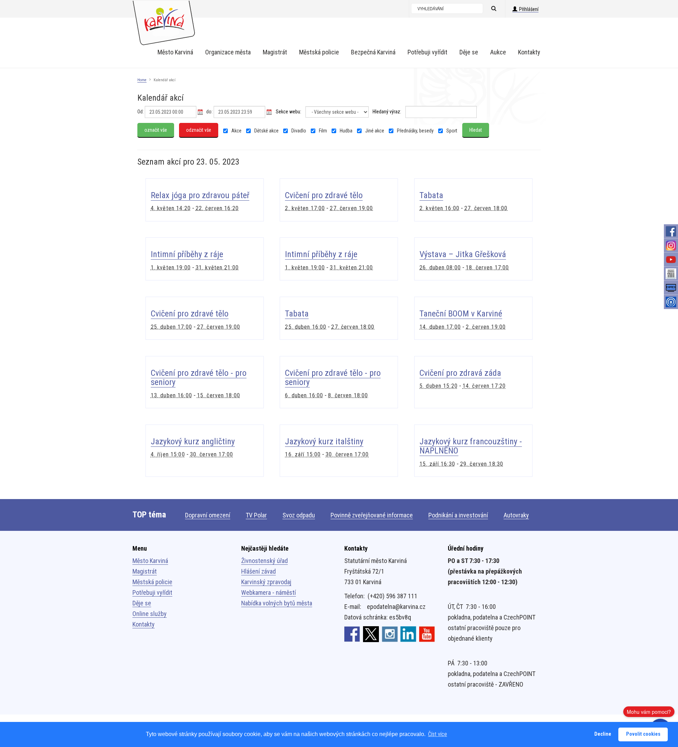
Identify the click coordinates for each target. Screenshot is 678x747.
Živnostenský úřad (264, 560)
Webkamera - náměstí (268, 592)
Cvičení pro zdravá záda (460, 373)
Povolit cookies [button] (643, 734)
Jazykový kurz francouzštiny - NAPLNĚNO (471, 446)
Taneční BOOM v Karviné (461, 314)
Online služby (149, 613)
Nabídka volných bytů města (276, 603)
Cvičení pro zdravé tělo (324, 195)
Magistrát (144, 571)
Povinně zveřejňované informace (372, 515)
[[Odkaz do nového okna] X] (371, 634)
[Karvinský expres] (671, 288)
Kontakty (143, 624)
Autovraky (516, 515)
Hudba (345, 131)
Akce (236, 131)
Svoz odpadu (298, 515)
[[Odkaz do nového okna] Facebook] (352, 634)
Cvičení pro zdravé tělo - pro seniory (198, 377)
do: (209, 111)
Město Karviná (150, 560)
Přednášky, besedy (415, 131)
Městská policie (152, 582)
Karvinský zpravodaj (266, 582)
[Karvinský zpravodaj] (671, 273)
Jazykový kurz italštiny (324, 441)
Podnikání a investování (458, 515)
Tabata (431, 195)
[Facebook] (671, 231)
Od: (140, 111)
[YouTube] (671, 259)
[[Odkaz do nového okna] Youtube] (427, 634)
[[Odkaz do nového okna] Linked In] (408, 634)
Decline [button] (602, 734)
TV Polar (256, 515)
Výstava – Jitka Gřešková (463, 254)
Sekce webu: (288, 111)
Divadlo (298, 131)
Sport (451, 131)
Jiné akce (374, 131)
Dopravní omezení (207, 515)
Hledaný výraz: (387, 111)
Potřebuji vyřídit (152, 592)
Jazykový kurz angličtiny (193, 441)
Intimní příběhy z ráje (187, 254)
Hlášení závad (258, 571)
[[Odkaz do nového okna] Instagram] (390, 634)
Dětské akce (266, 131)
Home (142, 80)
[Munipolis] (671, 302)
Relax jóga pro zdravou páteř (200, 195)
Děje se (141, 603)
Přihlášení (529, 9)
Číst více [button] (437, 734)
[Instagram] (671, 245)
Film (322, 131)
